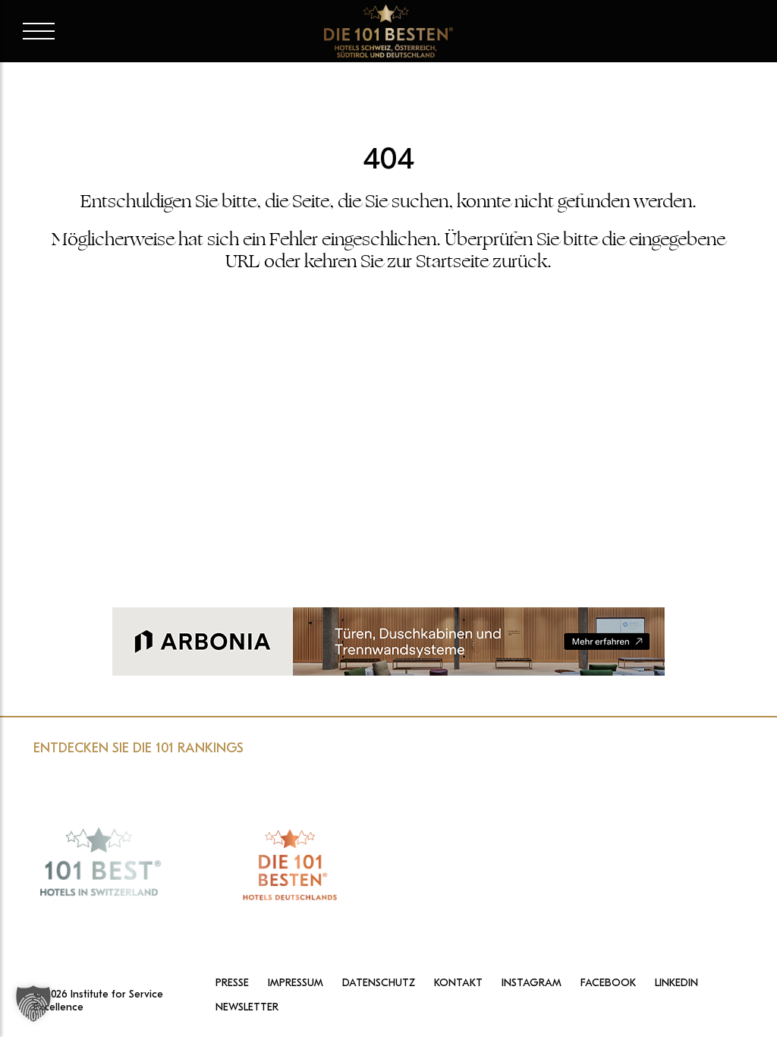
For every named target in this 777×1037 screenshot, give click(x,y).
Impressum (295, 983)
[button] (33, 1003)
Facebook (608, 983)
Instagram (532, 983)
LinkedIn (676, 983)
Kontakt (458, 983)
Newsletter (246, 1007)
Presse (232, 983)
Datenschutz (378, 983)
